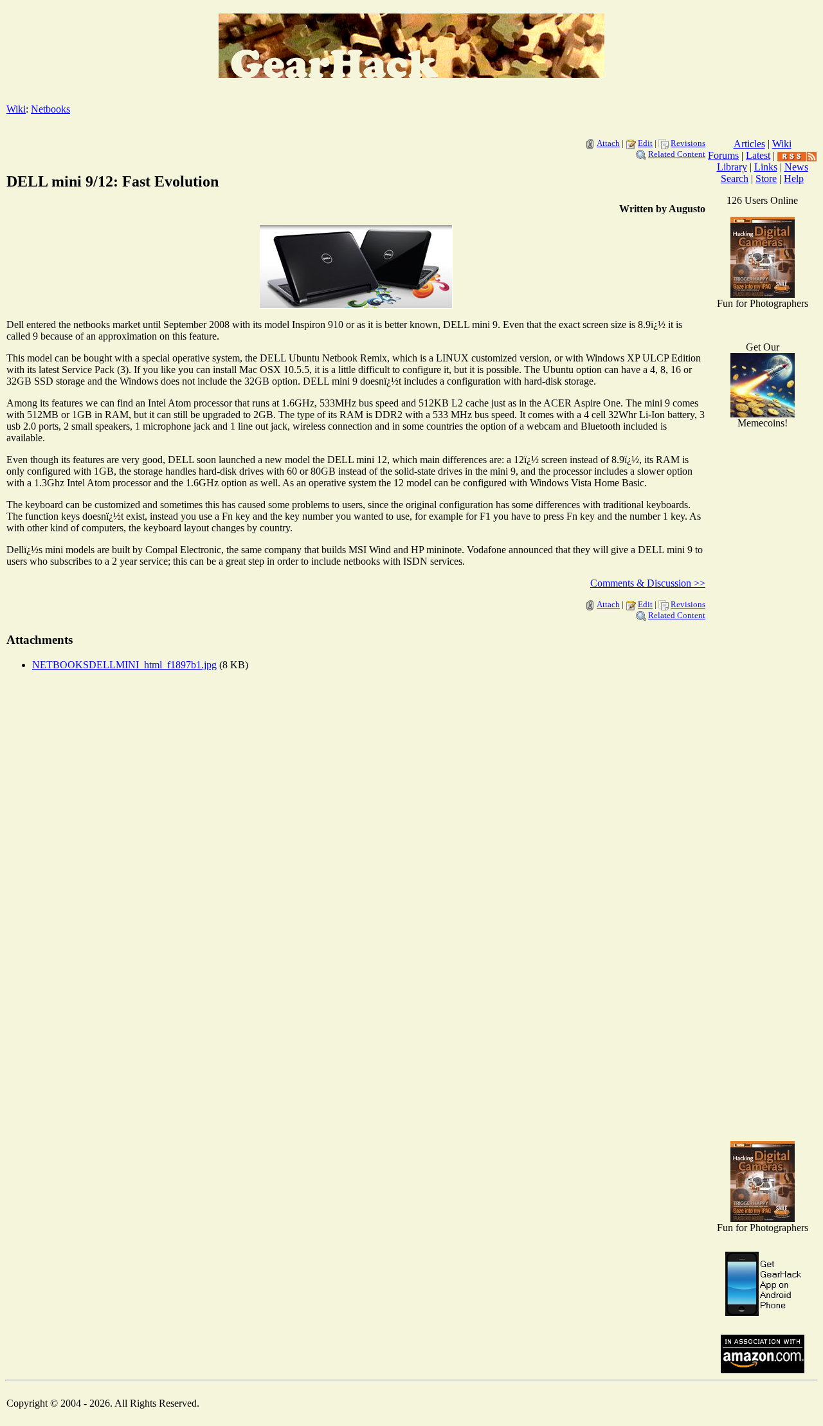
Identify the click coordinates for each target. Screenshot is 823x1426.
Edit (645, 143)
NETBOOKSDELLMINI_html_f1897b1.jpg (124, 664)
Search (734, 178)
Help (794, 178)
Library (732, 166)
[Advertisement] (762, 926)
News (796, 166)
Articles (749, 143)
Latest (758, 155)
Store (766, 178)
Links (765, 166)
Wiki (16, 109)
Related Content (676, 154)
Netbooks (50, 109)
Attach (608, 143)
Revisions (688, 143)
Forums (723, 155)
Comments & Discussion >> (647, 583)
